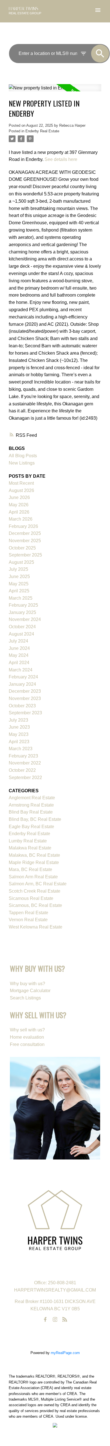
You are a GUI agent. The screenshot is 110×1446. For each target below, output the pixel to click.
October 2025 (22, 548)
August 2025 (21, 562)
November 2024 (25, 619)
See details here (61, 159)
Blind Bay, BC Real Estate (35, 819)
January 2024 (22, 684)
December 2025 (25, 533)
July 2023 (18, 720)
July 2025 (18, 569)
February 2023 (23, 756)
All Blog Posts (23, 455)
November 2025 (25, 540)
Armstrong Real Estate (31, 805)
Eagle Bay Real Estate (31, 826)
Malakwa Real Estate (30, 848)
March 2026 (20, 519)
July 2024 (18, 641)
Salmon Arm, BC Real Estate (38, 883)
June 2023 (19, 727)
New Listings (22, 463)
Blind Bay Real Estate (31, 812)
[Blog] (65, 1319)
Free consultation (27, 1044)
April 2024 (19, 662)
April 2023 (19, 741)
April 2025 (19, 590)
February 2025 (23, 605)
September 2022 (25, 777)
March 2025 (20, 598)
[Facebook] (45, 1319)
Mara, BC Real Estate (30, 869)
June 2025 (19, 576)
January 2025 (22, 612)
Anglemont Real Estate (32, 797)
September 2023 (25, 712)
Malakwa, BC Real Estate (34, 855)
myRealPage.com (65, 1353)
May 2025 (18, 583)
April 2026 (19, 512)
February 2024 (23, 677)
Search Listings (25, 997)
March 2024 (20, 669)
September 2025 (25, 555)
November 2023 (25, 698)
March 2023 (20, 748)
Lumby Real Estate (28, 841)
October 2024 (22, 626)
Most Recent (21, 483)
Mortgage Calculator (30, 990)
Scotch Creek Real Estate (34, 891)
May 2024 (18, 655)
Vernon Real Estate (28, 919)
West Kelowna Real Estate (35, 927)
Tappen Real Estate (28, 912)
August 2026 (21, 490)
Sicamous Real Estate (31, 898)
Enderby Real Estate (42, 131)
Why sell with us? (27, 1029)
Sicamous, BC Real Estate (35, 905)
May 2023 (18, 734)
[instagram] (55, 1319)
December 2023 (25, 691)
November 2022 (25, 763)
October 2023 (22, 705)
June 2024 (19, 648)
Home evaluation (27, 1037)
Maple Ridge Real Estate (34, 862)
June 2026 (19, 497)
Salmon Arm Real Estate (33, 876)
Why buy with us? (27, 983)
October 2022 (22, 770)
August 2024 (21, 634)
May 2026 (18, 504)
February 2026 (23, 526)
